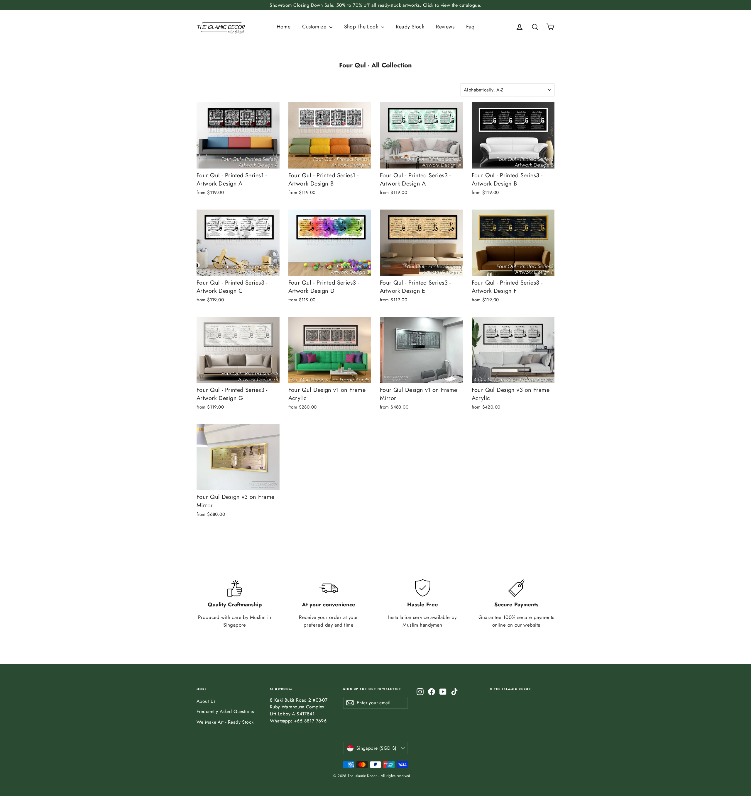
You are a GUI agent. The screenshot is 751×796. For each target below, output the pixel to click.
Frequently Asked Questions (225, 711)
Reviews (445, 26)
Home (284, 26)
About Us (206, 701)
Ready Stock (410, 26)
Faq (470, 26)
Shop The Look (362, 26)
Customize (315, 26)
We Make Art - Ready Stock (225, 722)
